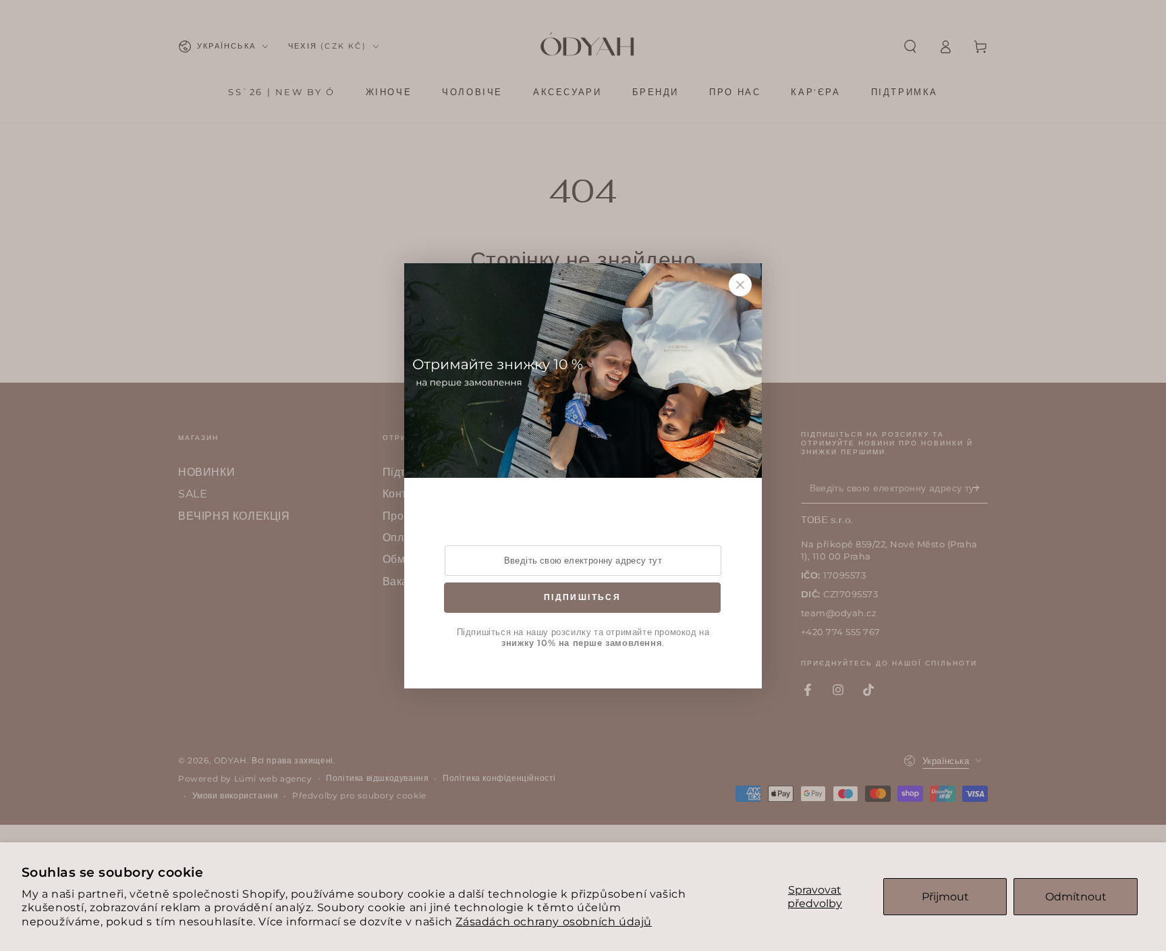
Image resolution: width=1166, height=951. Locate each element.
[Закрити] (740, 285)
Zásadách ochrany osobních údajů (553, 921)
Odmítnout (1076, 896)
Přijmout (945, 896)
